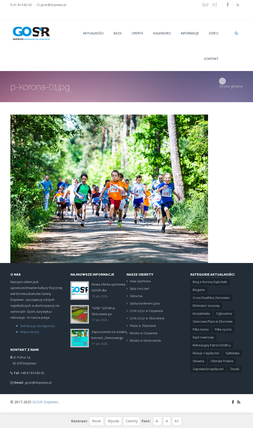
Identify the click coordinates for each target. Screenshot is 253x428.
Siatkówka (232, 353)
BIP (205, 5)
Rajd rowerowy (203, 337)
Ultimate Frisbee (222, 361)
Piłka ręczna (223, 329)
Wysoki (113, 421)
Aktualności (93, 33)
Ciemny (132, 421)
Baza (118, 33)
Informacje (190, 33)
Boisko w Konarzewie (145, 340)
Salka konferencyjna (145, 303)
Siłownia (136, 296)
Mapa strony (29, 332)
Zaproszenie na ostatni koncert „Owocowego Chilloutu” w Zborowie (108, 338)
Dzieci (213, 33)
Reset (96, 421)
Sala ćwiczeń (139, 288)
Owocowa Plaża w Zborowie (212, 321)
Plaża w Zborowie (143, 326)
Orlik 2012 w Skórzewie (147, 318)
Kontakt (211, 58)
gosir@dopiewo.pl (53, 5)
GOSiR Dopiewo (45, 402)
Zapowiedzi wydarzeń (208, 369)
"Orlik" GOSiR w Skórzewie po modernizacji (103, 314)
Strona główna (231, 86)
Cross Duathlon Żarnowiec (211, 298)
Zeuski (234, 369)
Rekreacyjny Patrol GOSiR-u (212, 345)
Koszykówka (201, 313)
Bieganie (199, 290)
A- (157, 421)
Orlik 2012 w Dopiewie (146, 311)
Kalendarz (162, 33)
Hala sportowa (140, 281)
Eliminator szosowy (206, 306)
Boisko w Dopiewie (143, 333)
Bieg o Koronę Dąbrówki (210, 282)
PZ (214, 5)
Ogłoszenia (224, 313)
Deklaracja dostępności (37, 326)
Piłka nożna (201, 329)
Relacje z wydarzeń (206, 353)
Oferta (137, 33)
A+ (177, 421)
